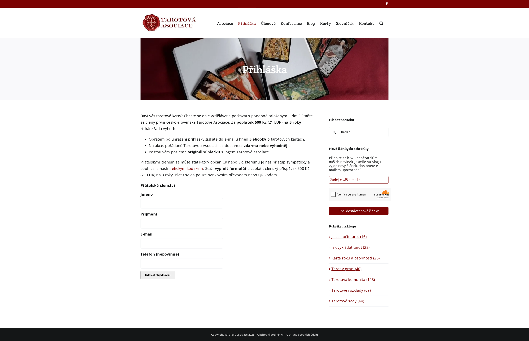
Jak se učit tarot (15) (349, 236)
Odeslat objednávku (157, 275)
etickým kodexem (187, 168)
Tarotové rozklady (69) (351, 290)
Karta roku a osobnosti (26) (355, 258)
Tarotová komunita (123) (353, 279)
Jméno (147, 194)
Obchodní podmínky (270, 334)
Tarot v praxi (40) (346, 268)
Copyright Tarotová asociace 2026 (232, 334)
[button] (381, 23)
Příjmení (149, 214)
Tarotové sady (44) (347, 300)
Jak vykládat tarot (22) (350, 247)
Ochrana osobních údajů (302, 334)
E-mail (147, 234)
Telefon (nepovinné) (160, 254)
